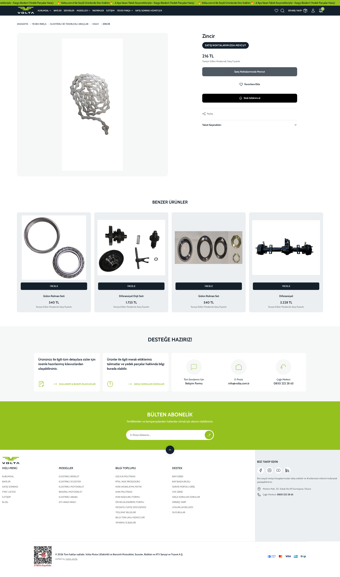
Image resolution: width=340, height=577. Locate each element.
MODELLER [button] (66, 468)
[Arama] (282, 10)
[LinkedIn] (287, 470)
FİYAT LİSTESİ (9, 491)
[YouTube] (278, 470)
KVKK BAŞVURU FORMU (127, 496)
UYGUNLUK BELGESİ (182, 507)
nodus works (72, 559)
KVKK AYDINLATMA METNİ (128, 486)
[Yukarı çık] (170, 450)
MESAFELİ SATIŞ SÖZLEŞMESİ (130, 507)
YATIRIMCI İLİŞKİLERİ (125, 522)
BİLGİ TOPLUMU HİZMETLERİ (130, 517)
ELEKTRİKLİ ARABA (68, 496)
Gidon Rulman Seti (54, 296)
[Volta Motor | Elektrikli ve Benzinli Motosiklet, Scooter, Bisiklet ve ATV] (25, 10)
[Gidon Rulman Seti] (54, 247)
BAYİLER (6, 481)
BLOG (5, 502)
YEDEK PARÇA (39, 23)
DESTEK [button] (177, 468)
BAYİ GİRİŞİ (177, 476)
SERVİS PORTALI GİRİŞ (183, 486)
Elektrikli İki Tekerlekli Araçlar (69, 23)
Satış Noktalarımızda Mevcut (249, 71)
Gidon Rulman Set (208, 296)
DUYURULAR (178, 512)
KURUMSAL (8, 476)
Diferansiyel (286, 296)
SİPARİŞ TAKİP (179, 502)
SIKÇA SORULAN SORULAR (186, 496)
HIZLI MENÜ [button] (9, 468)
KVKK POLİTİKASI (123, 491)
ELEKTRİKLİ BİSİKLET (69, 476)
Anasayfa (22, 23)
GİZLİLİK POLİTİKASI (125, 476)
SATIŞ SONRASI (10, 486)
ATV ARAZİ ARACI (67, 502)
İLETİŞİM (6, 496)
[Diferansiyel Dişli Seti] (131, 247)
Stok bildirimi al (252, 98)
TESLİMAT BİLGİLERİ (125, 512)
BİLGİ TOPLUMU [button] (125, 468)
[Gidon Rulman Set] (208, 247)
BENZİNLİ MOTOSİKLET (70, 491)
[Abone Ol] (209, 435)
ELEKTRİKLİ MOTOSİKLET (71, 486)
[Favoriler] (276, 10)
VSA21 (95, 23)
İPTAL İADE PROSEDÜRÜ (127, 481)
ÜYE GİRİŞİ (177, 491)
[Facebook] (260, 470)
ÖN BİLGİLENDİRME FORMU (129, 502)
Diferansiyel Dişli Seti (131, 296)
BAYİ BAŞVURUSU (181, 481)
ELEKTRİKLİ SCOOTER (70, 481)
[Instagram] (269, 470)
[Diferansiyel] (286, 247)
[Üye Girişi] (313, 10)
